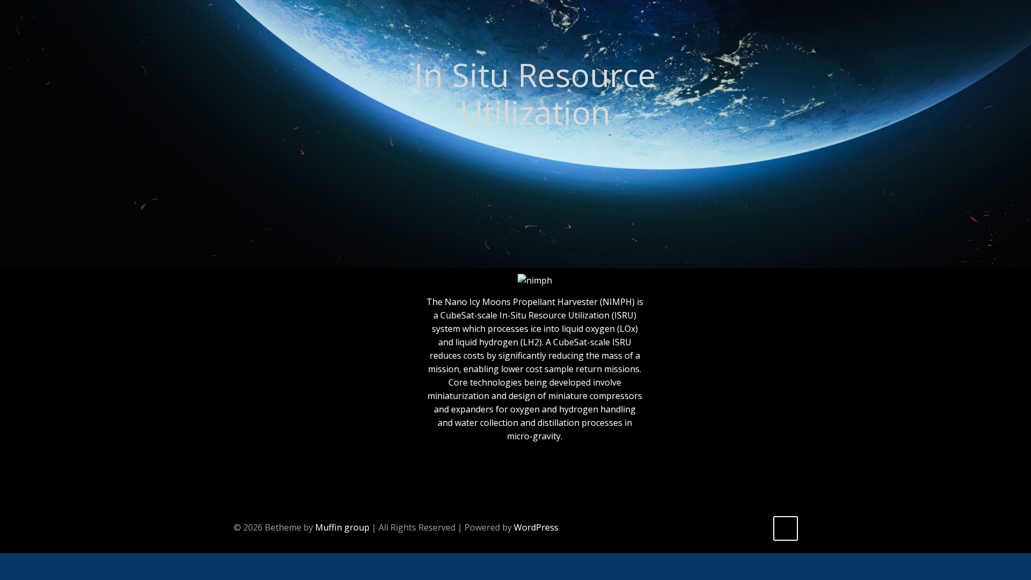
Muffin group (342, 527)
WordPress (536, 527)
